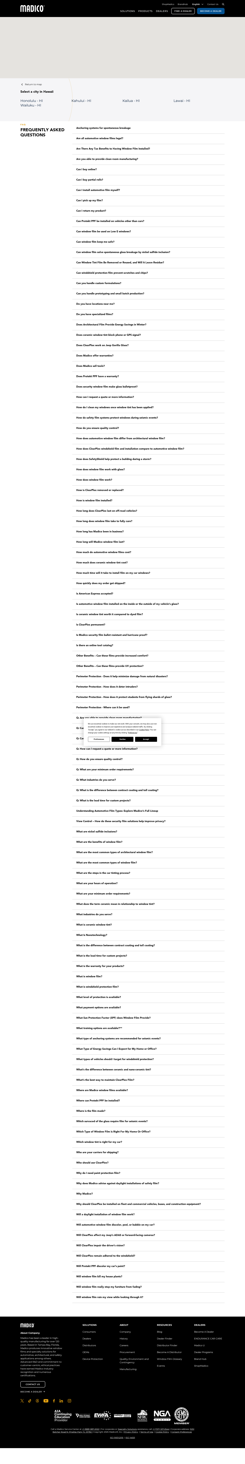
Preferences (99, 739)
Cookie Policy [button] (144, 730)
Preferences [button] (132, 733)
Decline (122, 739)
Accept (146, 739)
